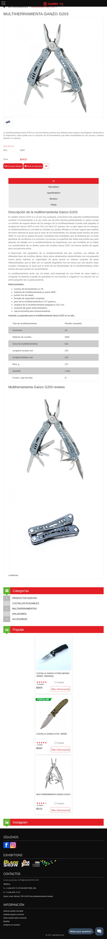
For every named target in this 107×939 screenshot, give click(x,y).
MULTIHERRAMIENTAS (18, 7)
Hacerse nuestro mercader (13, 911)
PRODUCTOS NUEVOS (24, 598)
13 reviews (40, 684)
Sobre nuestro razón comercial (14, 918)
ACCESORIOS (19, 619)
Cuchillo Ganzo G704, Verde (51, 734)
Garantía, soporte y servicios (13, 914)
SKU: (5, 150)
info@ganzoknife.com (28, 880)
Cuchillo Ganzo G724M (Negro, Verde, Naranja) (53, 674)
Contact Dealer (14, 166)
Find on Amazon (34, 166)
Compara (60, 682)
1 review (39, 745)
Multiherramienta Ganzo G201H (53, 794)
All (53, 181)
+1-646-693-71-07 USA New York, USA (21, 888)
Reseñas (6, 921)
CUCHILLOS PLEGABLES (25, 603)
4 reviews (40, 805)
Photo (54, 204)
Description (53, 186)
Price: (5, 159)
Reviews (54, 198)
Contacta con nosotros (11, 925)
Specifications (53, 192)
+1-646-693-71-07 (13, 892)
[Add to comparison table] (46, 166)
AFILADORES (19, 614)
